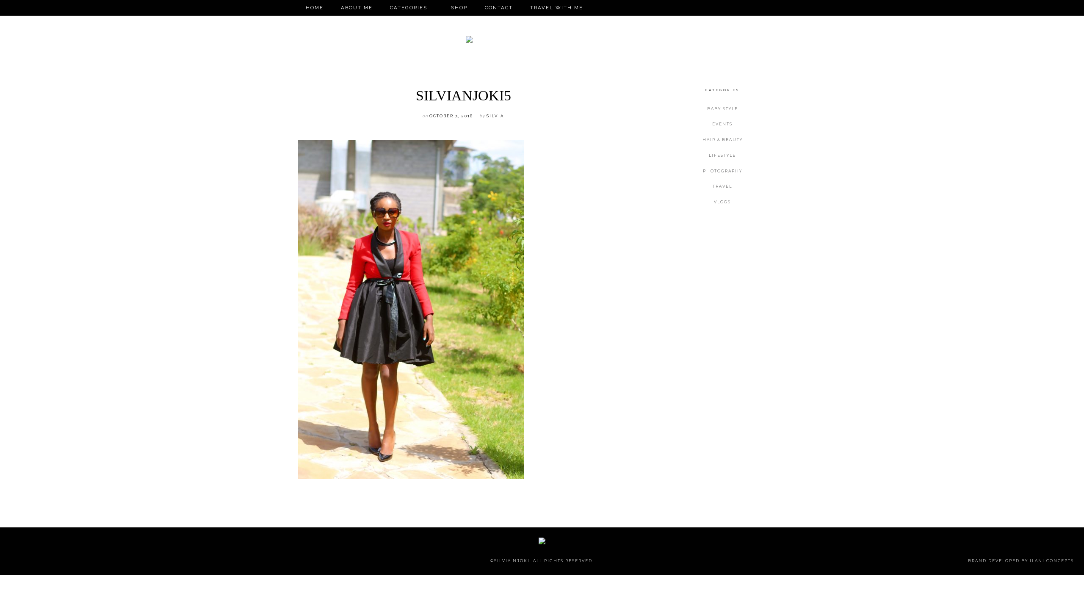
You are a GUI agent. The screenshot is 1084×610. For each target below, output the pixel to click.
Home (315, 8)
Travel (722, 186)
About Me (357, 8)
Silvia (495, 116)
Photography (722, 171)
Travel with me (556, 8)
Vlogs (722, 202)
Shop (459, 8)
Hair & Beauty (722, 139)
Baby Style (722, 108)
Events (722, 124)
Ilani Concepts (1052, 560)
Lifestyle (722, 155)
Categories (408, 8)
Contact (499, 8)
